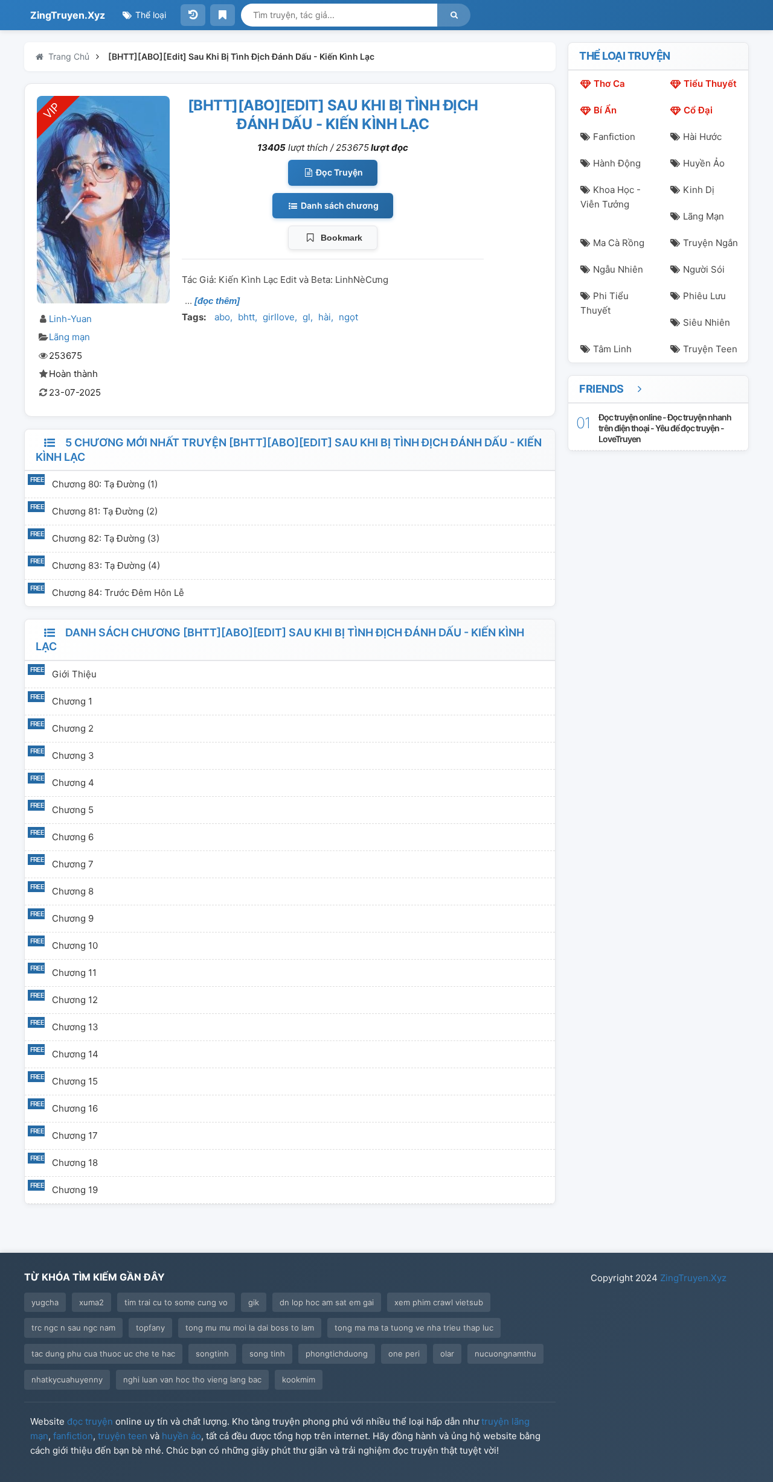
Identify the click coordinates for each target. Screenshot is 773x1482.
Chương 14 (75, 1054)
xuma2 (91, 1302)
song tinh (267, 1353)
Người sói (704, 269)
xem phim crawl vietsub (438, 1302)
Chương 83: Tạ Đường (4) (106, 565)
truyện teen (122, 1436)
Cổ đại (698, 110)
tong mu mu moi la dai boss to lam (249, 1327)
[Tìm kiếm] (453, 15)
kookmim (298, 1379)
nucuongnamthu (505, 1353)
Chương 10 (75, 945)
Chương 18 (75, 1162)
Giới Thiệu (74, 674)
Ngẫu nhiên (618, 269)
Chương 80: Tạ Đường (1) (105, 484)
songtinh (212, 1353)
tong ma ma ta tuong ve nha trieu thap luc (414, 1327)
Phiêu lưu (704, 296)
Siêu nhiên (706, 322)
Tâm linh (612, 349)
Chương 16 (75, 1108)
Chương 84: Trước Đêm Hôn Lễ (118, 592)
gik (253, 1302)
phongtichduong (337, 1353)
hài (324, 317)
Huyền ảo (704, 163)
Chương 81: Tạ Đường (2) (105, 511)
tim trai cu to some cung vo (176, 1302)
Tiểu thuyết (710, 83)
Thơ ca (609, 83)
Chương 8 (73, 891)
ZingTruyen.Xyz (67, 15)
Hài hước (702, 136)
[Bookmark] (222, 15)
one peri (404, 1353)
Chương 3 (73, 755)
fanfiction (73, 1436)
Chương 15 (75, 1081)
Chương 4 (73, 782)
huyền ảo (181, 1436)
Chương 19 (75, 1189)
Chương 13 (75, 1027)
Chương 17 (75, 1135)
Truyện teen (710, 349)
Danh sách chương (339, 205)
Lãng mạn (69, 337)
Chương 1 (72, 701)
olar (447, 1353)
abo (222, 317)
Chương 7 (73, 864)
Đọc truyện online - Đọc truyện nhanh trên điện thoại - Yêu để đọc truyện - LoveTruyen (664, 428)
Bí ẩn (605, 110)
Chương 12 (75, 999)
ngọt (348, 317)
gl (306, 317)
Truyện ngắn (710, 243)
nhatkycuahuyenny (67, 1379)
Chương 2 (73, 728)
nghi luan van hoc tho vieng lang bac (192, 1379)
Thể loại (149, 15)
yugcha (45, 1302)
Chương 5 (73, 809)
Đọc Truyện (338, 172)
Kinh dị (698, 189)
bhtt (246, 317)
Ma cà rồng (618, 243)
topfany (150, 1327)
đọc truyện (90, 1421)
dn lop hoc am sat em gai (327, 1302)
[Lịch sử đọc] (193, 15)
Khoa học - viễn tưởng (610, 197)
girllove (279, 317)
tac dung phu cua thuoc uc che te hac (103, 1353)
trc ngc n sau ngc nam (73, 1327)
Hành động (617, 163)
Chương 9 (73, 918)
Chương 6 (73, 837)
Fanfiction (614, 136)
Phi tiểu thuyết (604, 303)
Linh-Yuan (70, 319)
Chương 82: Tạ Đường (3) (105, 538)
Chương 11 (74, 972)
